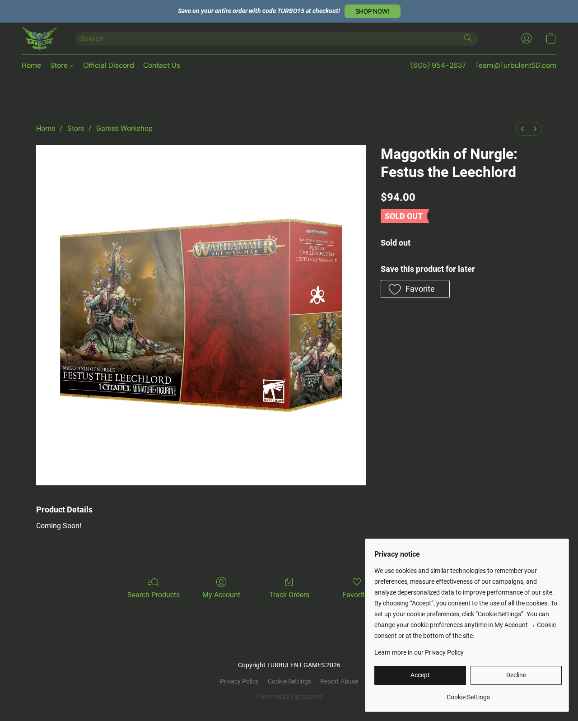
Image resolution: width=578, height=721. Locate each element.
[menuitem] (522, 128)
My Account (221, 595)
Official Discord (108, 65)
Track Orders (289, 595)
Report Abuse (339, 681)
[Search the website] (468, 38)
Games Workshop (124, 128)
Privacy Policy (239, 681)
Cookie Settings (289, 681)
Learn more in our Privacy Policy (419, 652)
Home (31, 65)
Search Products (153, 595)
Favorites (357, 595)
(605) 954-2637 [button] (438, 65)
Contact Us (161, 65)
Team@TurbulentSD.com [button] (515, 65)
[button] (373, 11)
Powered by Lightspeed (289, 696)
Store (60, 65)
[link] (468, 693)
